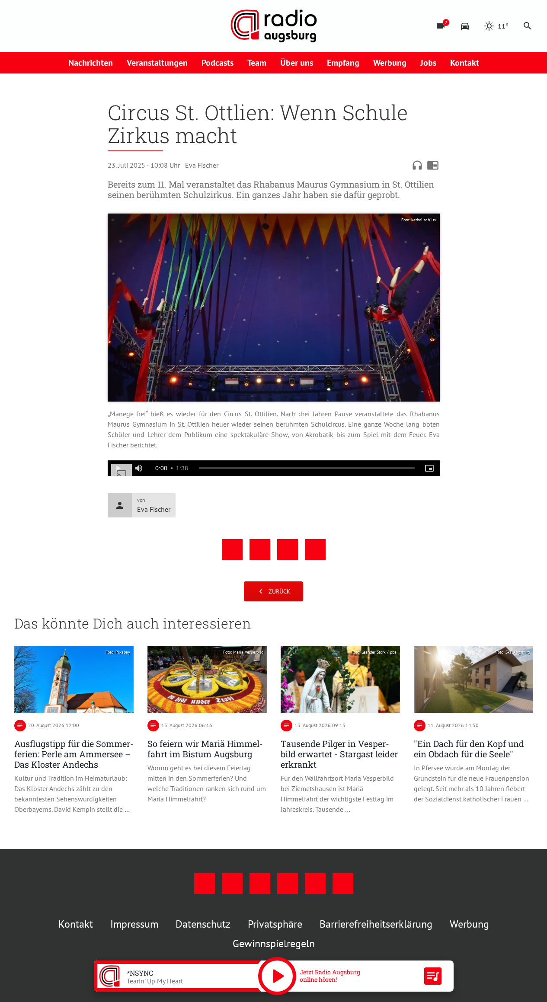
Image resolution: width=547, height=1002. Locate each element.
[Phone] (92, 26)
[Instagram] (40, 26)
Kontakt (464, 62)
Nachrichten (90, 62)
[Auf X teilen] (260, 549)
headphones (417, 165)
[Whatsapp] (109, 26)
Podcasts (218, 62)
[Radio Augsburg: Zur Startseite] (273, 26)
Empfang (343, 62)
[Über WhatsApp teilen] (287, 549)
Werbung (389, 62)
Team (256, 62)
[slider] (307, 468)
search (527, 26)
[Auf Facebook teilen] (232, 549)
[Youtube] (57, 26)
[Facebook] (23, 26)
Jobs (428, 62)
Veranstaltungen (157, 62)
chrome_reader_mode (433, 165)
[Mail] (74, 26)
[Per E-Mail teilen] (315, 549)
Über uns (296, 62)
